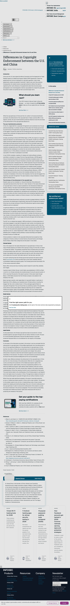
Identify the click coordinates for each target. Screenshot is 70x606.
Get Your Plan (21, 307)
